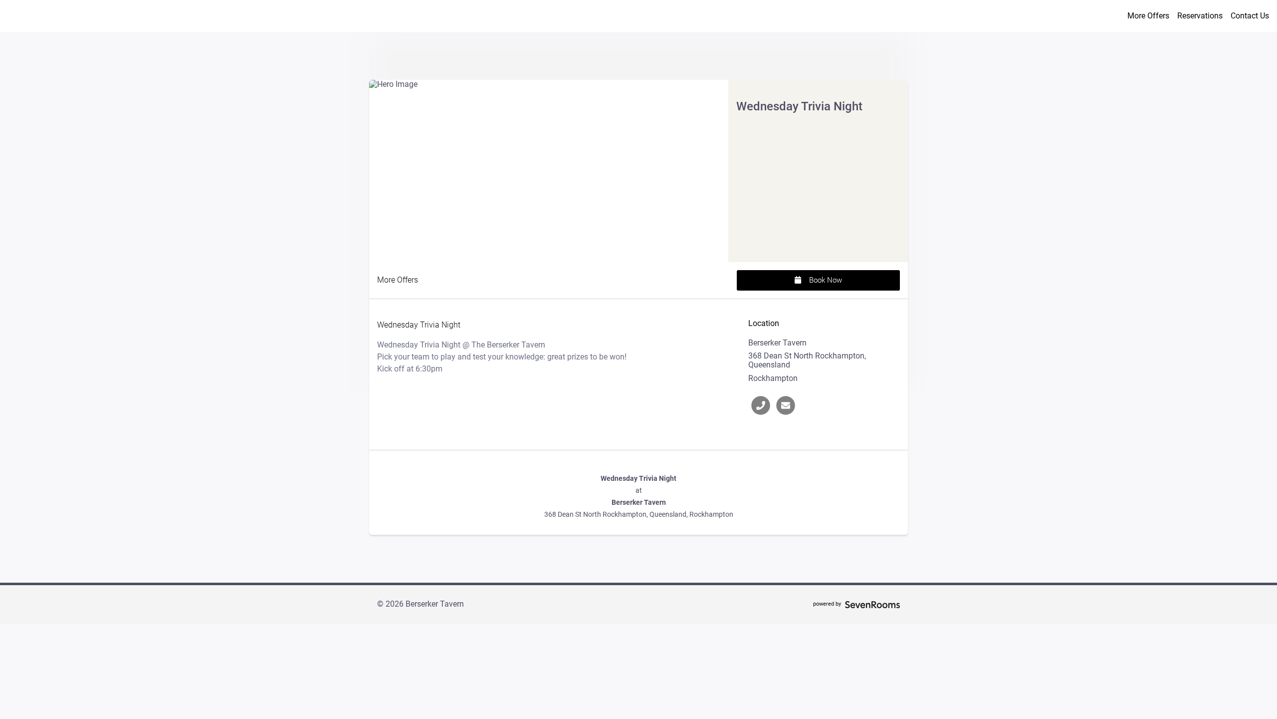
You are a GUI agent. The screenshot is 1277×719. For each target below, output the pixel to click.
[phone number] (760, 405)
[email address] (785, 405)
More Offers (1148, 15)
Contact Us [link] (1250, 15)
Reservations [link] (1200, 15)
